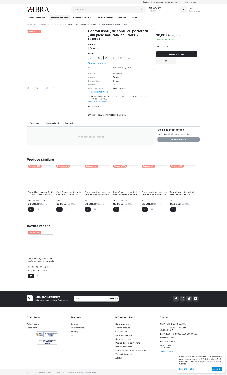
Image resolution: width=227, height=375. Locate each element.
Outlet (134, 18)
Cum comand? (121, 331)
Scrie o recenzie (178, 139)
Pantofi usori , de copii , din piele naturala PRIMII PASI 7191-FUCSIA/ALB (125, 193)
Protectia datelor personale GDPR (131, 350)
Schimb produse (171, 2)
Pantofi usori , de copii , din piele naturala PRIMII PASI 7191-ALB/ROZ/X (97, 193)
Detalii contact (166, 351)
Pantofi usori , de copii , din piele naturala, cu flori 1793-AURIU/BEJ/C (155, 193)
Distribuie (94, 107)
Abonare (113, 298)
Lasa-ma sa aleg (186, 369)
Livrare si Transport (124, 335)
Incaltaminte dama (38, 18)
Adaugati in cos (176, 54)
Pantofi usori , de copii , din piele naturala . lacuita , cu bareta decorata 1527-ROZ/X (183, 193)
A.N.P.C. (118, 358)
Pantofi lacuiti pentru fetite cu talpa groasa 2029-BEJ (40, 193)
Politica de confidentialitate (127, 343)
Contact (146, 2)
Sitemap (75, 331)
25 (99, 58)
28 (121, 58)
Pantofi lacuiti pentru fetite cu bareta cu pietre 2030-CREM (68, 193)
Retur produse (157, 2)
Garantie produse (123, 339)
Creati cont (32, 328)
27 (114, 58)
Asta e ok (216, 369)
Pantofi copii (60, 24)
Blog (73, 335)
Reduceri (122, 18)
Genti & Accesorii (105, 18)
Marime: (91, 53)
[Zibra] (38, 9)
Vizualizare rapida (41, 186)
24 (91, 58)
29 (129, 58)
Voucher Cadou (78, 328)
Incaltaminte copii (59, 18)
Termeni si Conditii (123, 354)
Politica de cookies (123, 346)
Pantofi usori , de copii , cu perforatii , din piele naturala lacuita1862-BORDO (41, 260)
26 (106, 58)
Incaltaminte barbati (82, 18)
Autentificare (33, 324)
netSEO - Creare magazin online (84, 372)
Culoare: (92, 44)
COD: (90, 68)
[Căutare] (141, 9)
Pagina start (32, 24)
